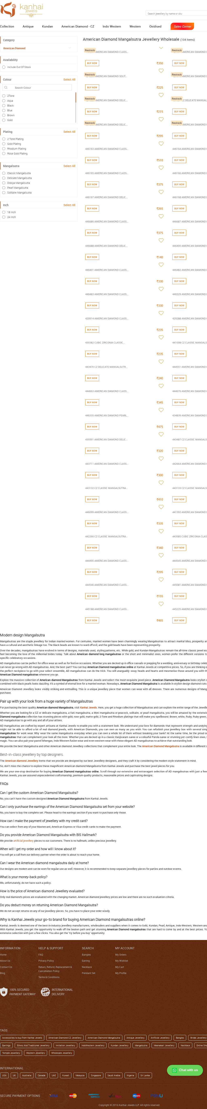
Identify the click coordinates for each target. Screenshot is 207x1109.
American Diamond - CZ (77, 26)
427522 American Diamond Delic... (106, 100)
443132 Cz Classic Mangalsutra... (106, 488)
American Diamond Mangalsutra (104, 1037)
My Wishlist (121, 960)
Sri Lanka (145, 1075)
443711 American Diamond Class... (106, 463)
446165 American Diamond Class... (106, 173)
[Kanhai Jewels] (23, 8)
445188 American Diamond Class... (106, 609)
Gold (10, 120)
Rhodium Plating (16, 148)
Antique (28, 26)
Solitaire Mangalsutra (19, 192)
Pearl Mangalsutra (17, 187)
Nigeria (130, 1075)
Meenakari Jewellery (164, 1045)
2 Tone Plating (15, 139)
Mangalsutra (141, 1045)
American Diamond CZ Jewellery (65, 1037)
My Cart (119, 967)
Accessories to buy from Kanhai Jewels (22, 1037)
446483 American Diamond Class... (106, 294)
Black (10, 105)
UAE (54, 1075)
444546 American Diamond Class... (106, 584)
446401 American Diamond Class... (106, 269)
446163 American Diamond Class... (106, 148)
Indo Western (112, 26)
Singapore (96, 1075)
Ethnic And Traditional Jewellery (33, 1045)
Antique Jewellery (135, 1037)
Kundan (47, 26)
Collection (7, 26)
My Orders (120, 954)
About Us (5, 960)
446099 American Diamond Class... (106, 512)
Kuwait (65, 1075)
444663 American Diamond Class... (106, 391)
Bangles (86, 954)
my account (125, 948)
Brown (11, 115)
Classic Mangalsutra (19, 173)
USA (4, 1075)
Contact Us (6, 967)
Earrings (6, 1045)
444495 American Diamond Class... (106, 560)
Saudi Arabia (114, 1075)
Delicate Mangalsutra (19, 178)
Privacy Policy (46, 960)
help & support (50, 948)
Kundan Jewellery (119, 1045)
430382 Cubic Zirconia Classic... (105, 342)
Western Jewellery (35, 1052)
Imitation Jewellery (65, 1045)
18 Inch (11, 212)
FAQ (40, 954)
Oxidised (155, 26)
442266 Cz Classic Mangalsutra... (106, 536)
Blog (2, 973)
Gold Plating (14, 144)
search (88, 948)
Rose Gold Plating (17, 153)
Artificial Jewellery (160, 1037)
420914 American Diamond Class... (106, 318)
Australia (26, 1075)
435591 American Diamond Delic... (106, 439)
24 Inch (11, 217)
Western (135, 26)
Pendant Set (88, 973)
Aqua (10, 100)
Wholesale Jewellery (61, 1052)
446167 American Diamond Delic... (106, 197)
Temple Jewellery (11, 1052)
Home (3, 954)
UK (14, 1075)
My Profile (120, 973)
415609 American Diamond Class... (106, 51)
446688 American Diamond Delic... (106, 245)
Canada (41, 1075)
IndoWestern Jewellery (92, 1045)
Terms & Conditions (48, 977)
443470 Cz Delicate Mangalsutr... (106, 366)
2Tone (10, 96)
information (10, 948)
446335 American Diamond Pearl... (107, 415)
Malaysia (80, 1075)
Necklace (87, 967)
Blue (9, 110)
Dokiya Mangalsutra (18, 183)
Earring (86, 960)
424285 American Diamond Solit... (106, 76)
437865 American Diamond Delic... (106, 124)
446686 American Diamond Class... (106, 221)
